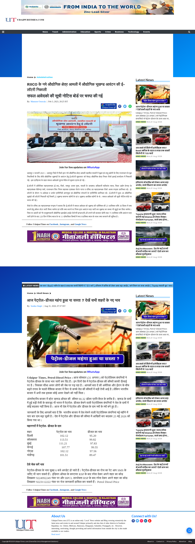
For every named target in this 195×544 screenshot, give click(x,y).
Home (30, 77)
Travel (55, 32)
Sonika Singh (36, 306)
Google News (80, 224)
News (45, 32)
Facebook (53, 224)
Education (85, 32)
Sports (97, 32)
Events (146, 32)
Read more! (55, 534)
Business (119, 32)
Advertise (182, 541)
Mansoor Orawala (38, 101)
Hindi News (43, 293)
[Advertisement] (97, 52)
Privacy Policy (171, 541)
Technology (133, 32)
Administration (69, 32)
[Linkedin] (145, 520)
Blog (190, 541)
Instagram (64, 224)
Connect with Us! (144, 516)
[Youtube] (149, 520)
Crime (108, 32)
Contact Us (160, 541)
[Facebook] (133, 520)
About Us (58, 516)
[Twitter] (137, 520)
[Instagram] (141, 520)
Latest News (145, 80)
